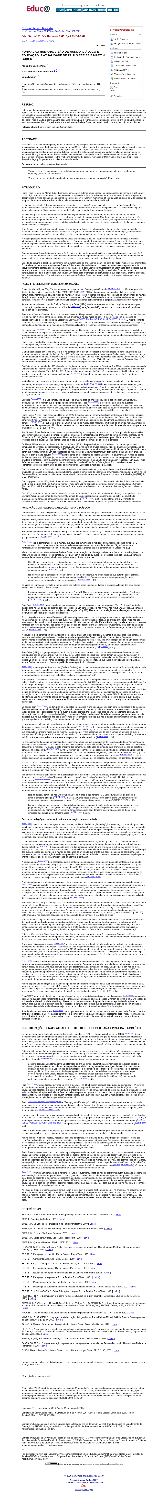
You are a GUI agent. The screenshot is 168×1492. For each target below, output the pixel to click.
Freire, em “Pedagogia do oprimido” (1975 (44, 1102)
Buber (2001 (27, 667)
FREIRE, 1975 (114, 288)
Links (118, 1214)
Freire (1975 (75, 307)
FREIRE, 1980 (36, 422)
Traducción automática (124, 74)
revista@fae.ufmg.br (84, 1489)
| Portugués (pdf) (132, 57)
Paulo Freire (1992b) (43, 779)
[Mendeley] (112, 87)
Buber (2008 (43, 861)
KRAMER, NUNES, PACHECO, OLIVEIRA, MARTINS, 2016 (101, 319)
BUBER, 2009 (53, 569)
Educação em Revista (37, 28)
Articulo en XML (121, 61)
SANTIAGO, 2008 (76, 897)
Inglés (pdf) (119, 57)
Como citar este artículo (125, 66)
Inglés (124, 53)
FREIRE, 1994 (35, 629)
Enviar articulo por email (125, 78)
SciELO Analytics (121, 39)
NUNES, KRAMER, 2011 (49, 1110)
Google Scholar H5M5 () (127, 43)
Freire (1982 (59, 943)
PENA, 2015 (76, 373)
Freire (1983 (27, 542)
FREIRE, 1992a (87, 498)
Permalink (118, 96)
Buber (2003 (27, 824)
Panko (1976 (36, 399)
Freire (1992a (38, 604)
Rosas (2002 (57, 454)
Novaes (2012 (46, 1058)
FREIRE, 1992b (102, 647)
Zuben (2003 (93, 402)
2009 (82, 291)
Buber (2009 (42, 706)
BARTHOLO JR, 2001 (93, 384)
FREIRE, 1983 (84, 579)
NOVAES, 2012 (81, 1078)
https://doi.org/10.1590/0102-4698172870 (38, 41)
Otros (116, 87)
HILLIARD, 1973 (93, 877)
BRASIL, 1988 (129, 1033)
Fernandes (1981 (44, 329)
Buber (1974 (27, 1172)
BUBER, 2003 (46, 537)
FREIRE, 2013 (126, 755)
